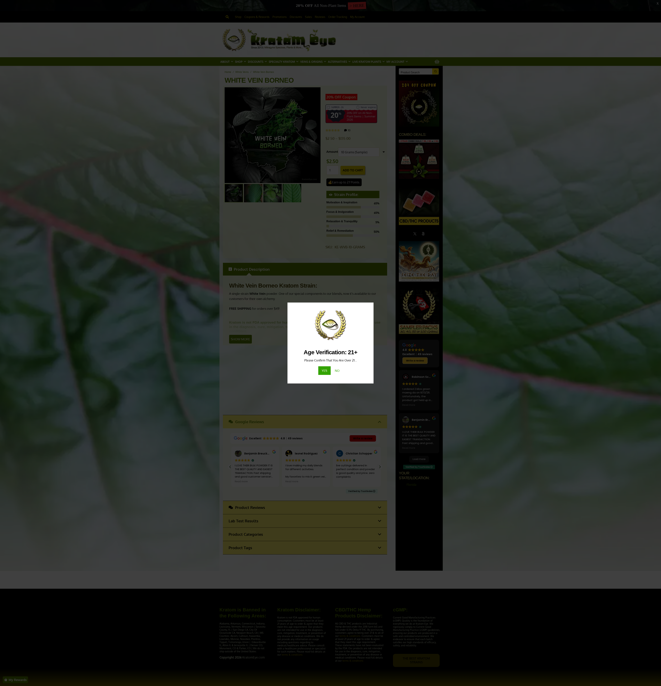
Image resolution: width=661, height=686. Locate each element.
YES (324, 370)
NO (337, 370)
